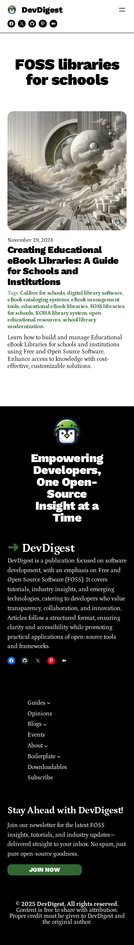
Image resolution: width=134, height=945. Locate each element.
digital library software (94, 293)
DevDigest (42, 10)
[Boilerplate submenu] (59, 756)
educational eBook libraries (54, 306)
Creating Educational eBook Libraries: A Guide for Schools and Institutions (63, 265)
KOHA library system (61, 313)
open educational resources (54, 316)
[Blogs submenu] (45, 724)
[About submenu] (46, 745)
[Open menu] (122, 9)
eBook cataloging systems (38, 300)
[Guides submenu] (49, 703)
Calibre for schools (42, 293)
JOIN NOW (44, 869)
